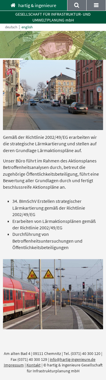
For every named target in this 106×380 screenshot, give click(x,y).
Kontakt (33, 365)
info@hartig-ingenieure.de (72, 359)
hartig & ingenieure (37, 5)
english (27, 27)
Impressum (14, 365)
